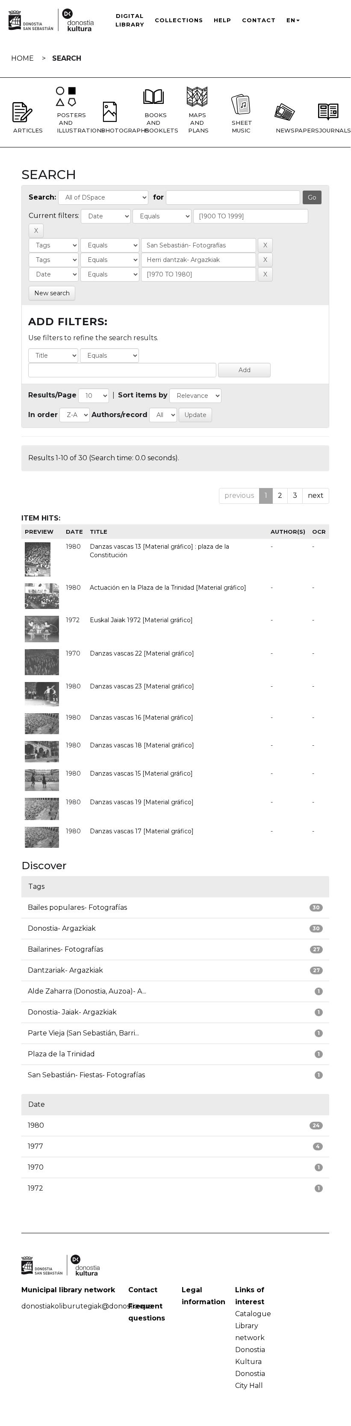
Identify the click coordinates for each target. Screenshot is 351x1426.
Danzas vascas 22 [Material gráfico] (142, 653)
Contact (259, 20)
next (316, 495)
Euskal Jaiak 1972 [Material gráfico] (141, 620)
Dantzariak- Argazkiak (65, 970)
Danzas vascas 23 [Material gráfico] (142, 686)
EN (290, 20)
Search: (42, 197)
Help (222, 20)
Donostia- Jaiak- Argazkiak (72, 1012)
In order (43, 415)
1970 (36, 1167)
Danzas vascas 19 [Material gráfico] (142, 802)
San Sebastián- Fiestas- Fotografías (86, 1075)
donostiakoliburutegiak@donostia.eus (86, 1306)
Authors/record (119, 415)
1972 (35, 1188)
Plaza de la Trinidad (61, 1054)
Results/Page (52, 395)
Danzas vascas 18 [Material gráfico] (142, 745)
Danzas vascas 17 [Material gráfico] (142, 831)
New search (52, 293)
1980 (36, 1125)
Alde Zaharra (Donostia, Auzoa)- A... (87, 991)
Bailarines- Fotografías (65, 949)
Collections (179, 20)
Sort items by (143, 395)
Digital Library (129, 20)
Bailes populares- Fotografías (77, 907)
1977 (35, 1146)
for (158, 197)
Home (22, 58)
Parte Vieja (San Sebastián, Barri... (83, 1033)
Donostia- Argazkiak (62, 928)
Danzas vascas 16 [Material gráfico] (141, 717)
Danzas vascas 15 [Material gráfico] (141, 773)
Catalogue (253, 1314)
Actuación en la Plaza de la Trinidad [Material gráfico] (168, 587)
